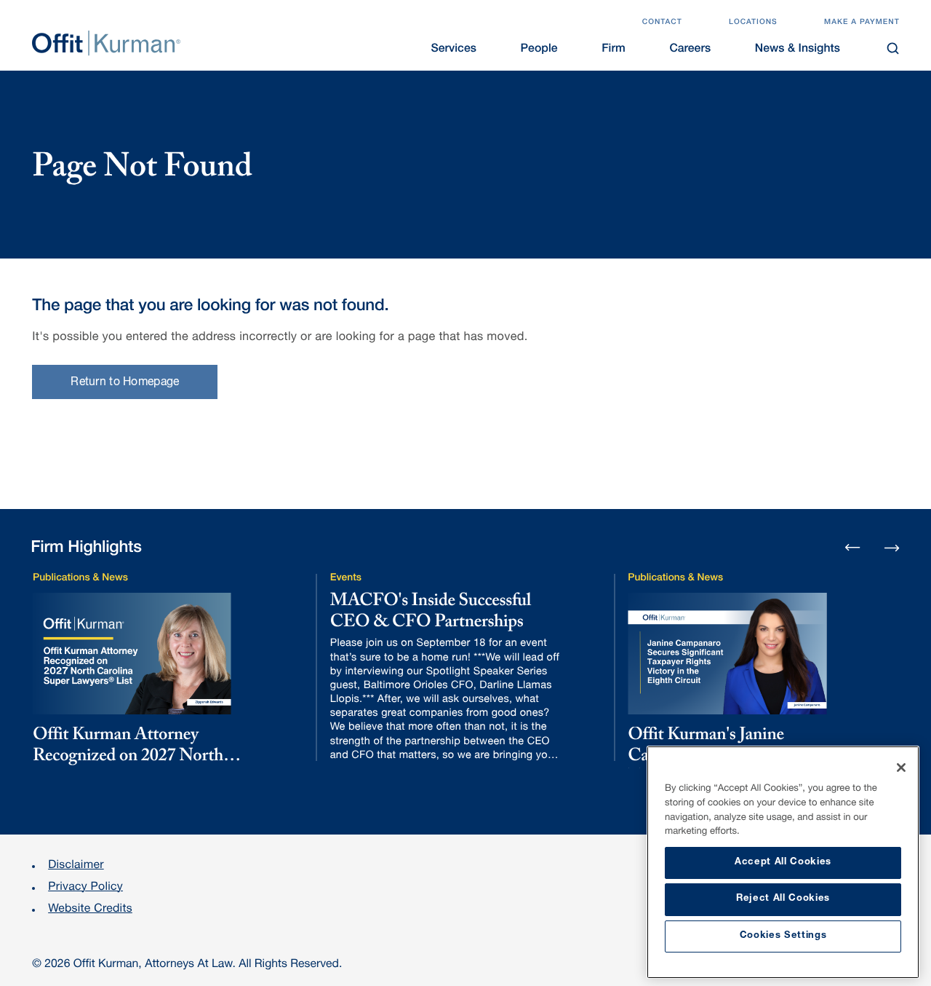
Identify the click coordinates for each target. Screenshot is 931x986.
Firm (613, 49)
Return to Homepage (125, 383)
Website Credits (90, 909)
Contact (662, 22)
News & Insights (797, 49)
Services (453, 49)
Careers (690, 49)
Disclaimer (76, 866)
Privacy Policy (85, 888)
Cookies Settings (783, 936)
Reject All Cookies (783, 899)
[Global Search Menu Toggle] (893, 48)
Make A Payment (862, 22)
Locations (753, 22)
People (539, 49)
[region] (783, 862)
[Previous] (852, 548)
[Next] (892, 546)
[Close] (901, 768)
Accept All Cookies (783, 862)
